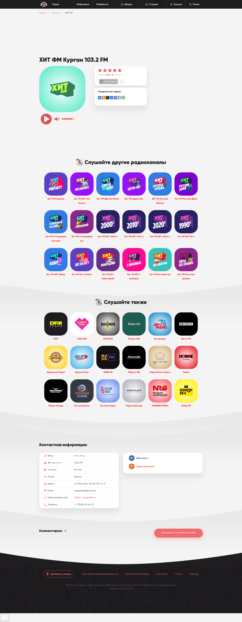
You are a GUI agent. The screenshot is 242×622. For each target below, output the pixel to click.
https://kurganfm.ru (85, 497)
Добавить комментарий (178, 533)
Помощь (194, 573)
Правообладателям (137, 573)
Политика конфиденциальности (100, 573)
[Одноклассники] (103, 97)
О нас (178, 573)
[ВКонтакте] (99, 97)
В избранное (110, 81)
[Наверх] (4, 617)
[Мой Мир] (111, 97)
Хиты (82, 455)
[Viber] (115, 97)
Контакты (162, 573)
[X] (107, 97)
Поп (76, 455)
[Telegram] (119, 97)
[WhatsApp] (123, 97)
